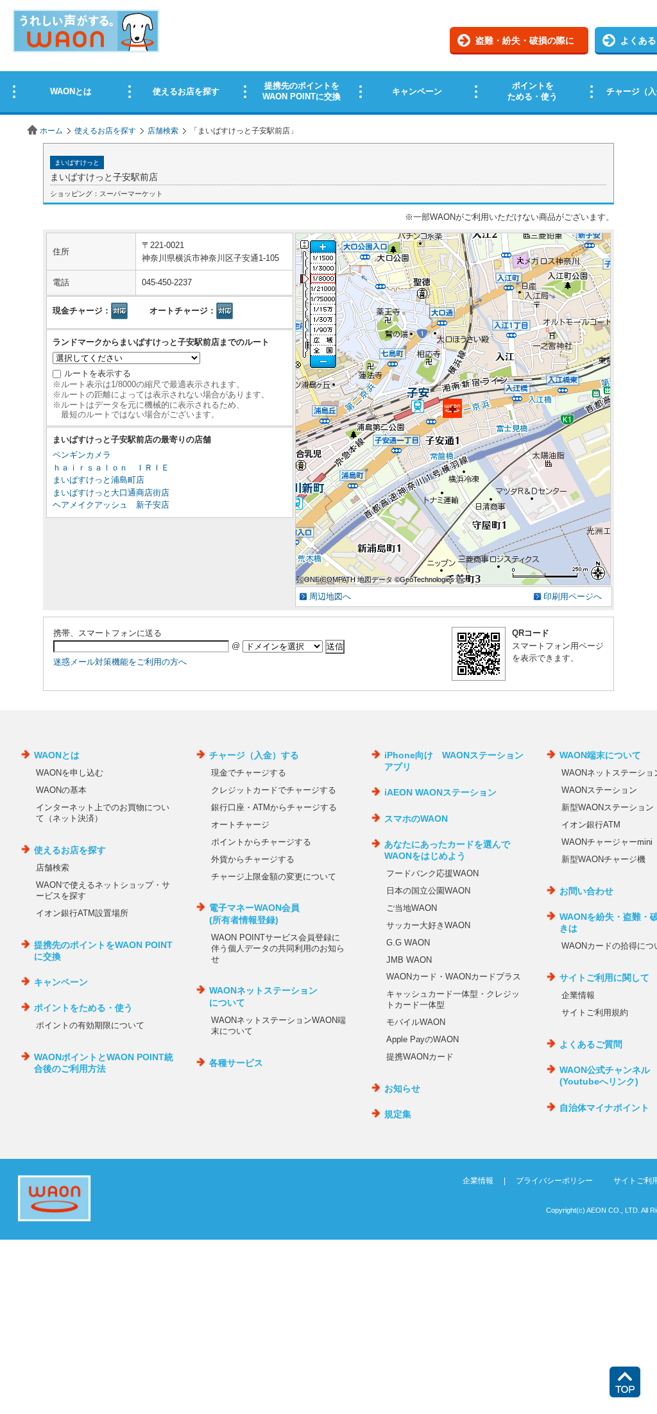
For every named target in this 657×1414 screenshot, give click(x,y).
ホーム (51, 130)
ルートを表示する (97, 373)
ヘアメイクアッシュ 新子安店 (111, 505)
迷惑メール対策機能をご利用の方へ (120, 662)
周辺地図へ (330, 596)
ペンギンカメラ (82, 455)
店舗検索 (163, 130)
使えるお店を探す (105, 130)
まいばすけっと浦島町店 (98, 480)
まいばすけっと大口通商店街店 (111, 492)
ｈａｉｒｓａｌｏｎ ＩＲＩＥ (111, 467)
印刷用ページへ (572, 596)
